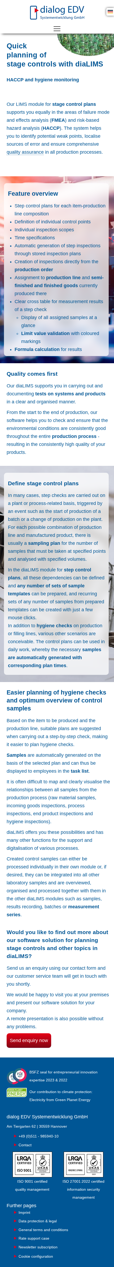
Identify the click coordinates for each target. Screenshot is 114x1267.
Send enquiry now (29, 1040)
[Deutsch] (110, 11)
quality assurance (25, 152)
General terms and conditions (43, 1230)
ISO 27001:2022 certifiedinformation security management (83, 1189)
